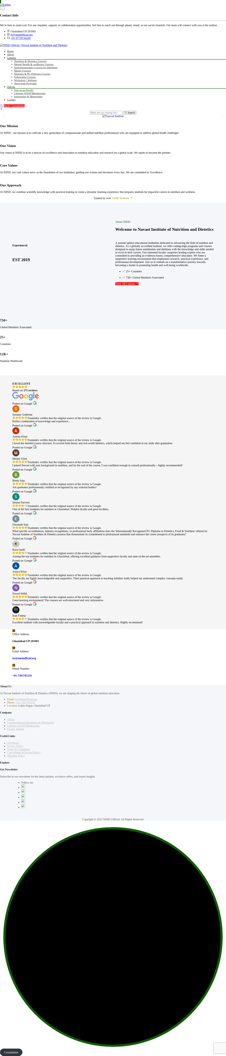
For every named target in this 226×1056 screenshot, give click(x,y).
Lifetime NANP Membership (30, 93)
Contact (11, 99)
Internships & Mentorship (28, 96)
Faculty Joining (15, 728)
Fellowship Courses (25, 77)
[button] (4, 116)
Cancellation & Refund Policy (24, 752)
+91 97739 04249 (21, 38)
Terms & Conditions (18, 749)
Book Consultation (14, 105)
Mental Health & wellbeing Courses (33, 64)
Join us (11, 86)
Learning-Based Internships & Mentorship (30, 722)
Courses (11, 57)
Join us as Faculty (24, 90)
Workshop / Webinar (25, 80)
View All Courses (125, 283)
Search (131, 112)
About (10, 54)
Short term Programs (25, 83)
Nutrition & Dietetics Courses (30, 61)
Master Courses (22, 70)
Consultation (11, 1052)
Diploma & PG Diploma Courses (32, 73)
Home (10, 51)
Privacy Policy (15, 746)
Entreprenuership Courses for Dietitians (36, 67)
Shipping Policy (16, 755)
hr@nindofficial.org (22, 34)
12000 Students (121, 198)
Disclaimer (13, 742)
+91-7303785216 (22, 675)
